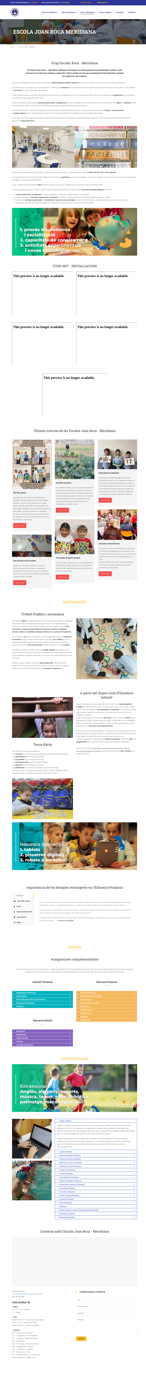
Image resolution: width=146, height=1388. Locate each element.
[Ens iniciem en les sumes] (32, 546)
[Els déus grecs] (32, 464)
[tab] (23, 895)
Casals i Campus (105, 12)
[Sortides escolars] (74, 459)
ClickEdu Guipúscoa (102, 2)
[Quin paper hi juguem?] (117, 454)
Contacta (132, 12)
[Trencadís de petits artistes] (74, 536)
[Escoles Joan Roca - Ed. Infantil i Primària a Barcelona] (14, 13)
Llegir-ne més (19, 525)
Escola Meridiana (87, 12)
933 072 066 (66, 2)
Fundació (119, 12)
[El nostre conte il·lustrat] (117, 524)
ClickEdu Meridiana (86, 2)
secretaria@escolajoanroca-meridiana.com (27, 1294)
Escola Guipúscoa (69, 12)
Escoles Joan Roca (49, 12)
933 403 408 (35, 2)
